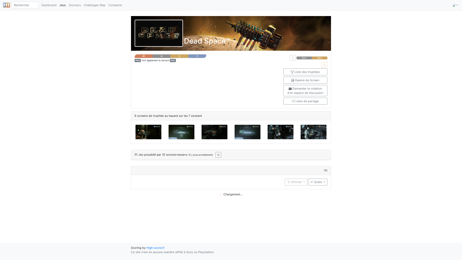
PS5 (173, 60)
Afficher (296, 182)
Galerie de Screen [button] (306, 80)
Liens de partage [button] (307, 101)
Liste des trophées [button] (307, 72)
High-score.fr (156, 248)
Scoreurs (75, 5)
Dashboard (49, 5)
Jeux (62, 5)
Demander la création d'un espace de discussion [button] (305, 91)
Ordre (318, 182)
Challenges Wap (95, 5)
